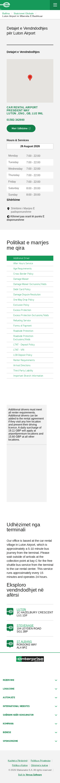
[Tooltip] (34, 211)
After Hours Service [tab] (23, 263)
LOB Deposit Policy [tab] (22, 355)
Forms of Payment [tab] (22, 325)
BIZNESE (7, 732)
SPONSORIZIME (10, 741)
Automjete (9, 697)
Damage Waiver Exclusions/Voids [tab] (29, 284)
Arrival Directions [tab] (21, 365)
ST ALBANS (24, 641)
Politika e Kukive (20, 765)
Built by (30, 774)
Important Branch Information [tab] (28, 375)
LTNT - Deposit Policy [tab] (24, 344)
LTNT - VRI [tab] (18, 349)
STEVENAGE (25, 625)
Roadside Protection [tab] (23, 331)
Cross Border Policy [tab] (23, 273)
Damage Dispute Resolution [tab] (27, 294)
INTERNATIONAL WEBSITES (16, 706)
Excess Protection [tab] (22, 310)
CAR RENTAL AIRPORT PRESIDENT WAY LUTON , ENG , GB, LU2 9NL (25, 110)
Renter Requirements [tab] (24, 360)
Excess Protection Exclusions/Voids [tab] (31, 315)
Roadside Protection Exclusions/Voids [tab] (23, 337)
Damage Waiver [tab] (21, 279)
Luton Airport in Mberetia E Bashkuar (22, 16)
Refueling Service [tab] (22, 320)
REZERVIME (8, 680)
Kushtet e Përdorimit (17, 760)
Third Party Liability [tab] (23, 370)
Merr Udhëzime (21, 129)
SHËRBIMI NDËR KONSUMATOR (18, 715)
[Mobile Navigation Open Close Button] (55, 5)
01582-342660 (15, 119)
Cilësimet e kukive (39, 765)
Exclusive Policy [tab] (21, 305)
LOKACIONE (8, 688)
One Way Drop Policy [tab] (23, 299)
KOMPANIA (8, 723)
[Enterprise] (5, 5)
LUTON (21, 609)
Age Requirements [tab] (22, 268)
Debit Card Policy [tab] (21, 289)
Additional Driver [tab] (21, 258)
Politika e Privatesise (40, 760)
